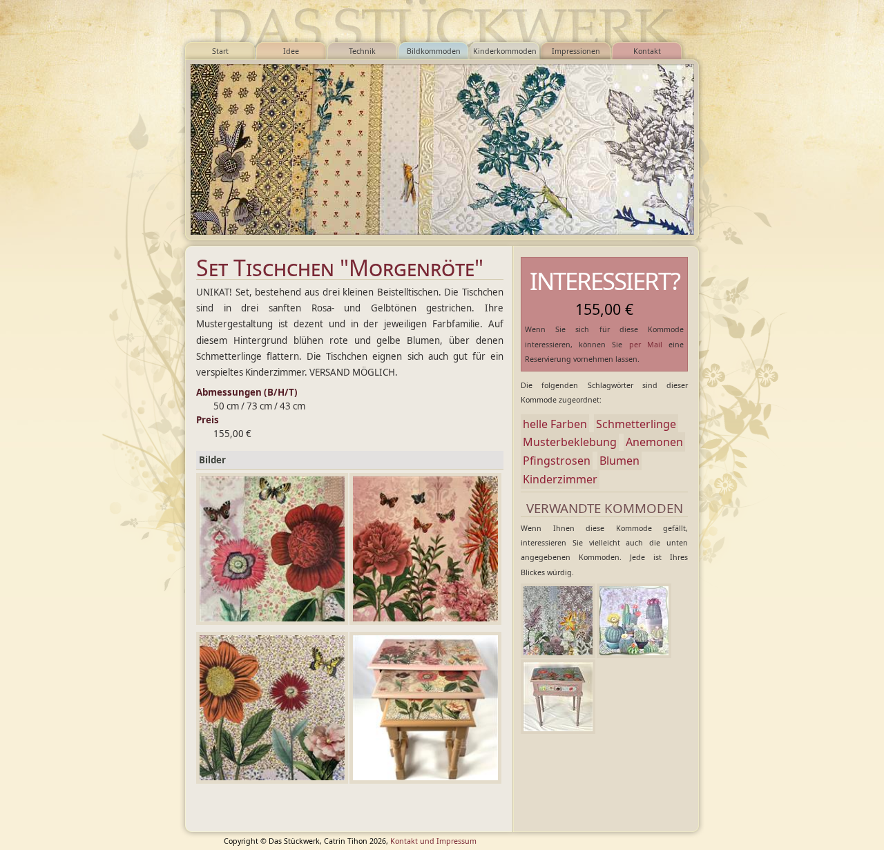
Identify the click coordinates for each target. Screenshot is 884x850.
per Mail (645, 344)
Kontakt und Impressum (433, 841)
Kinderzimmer (560, 479)
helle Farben (555, 424)
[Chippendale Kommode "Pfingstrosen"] (558, 696)
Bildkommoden (434, 51)
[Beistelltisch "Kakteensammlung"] (634, 620)
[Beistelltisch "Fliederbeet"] (558, 620)
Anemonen (654, 442)
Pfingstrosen (556, 460)
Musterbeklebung (570, 442)
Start (220, 51)
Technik (362, 51)
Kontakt (647, 51)
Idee (291, 51)
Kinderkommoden (505, 51)
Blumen (619, 460)
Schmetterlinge (636, 424)
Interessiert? (605, 280)
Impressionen (576, 51)
